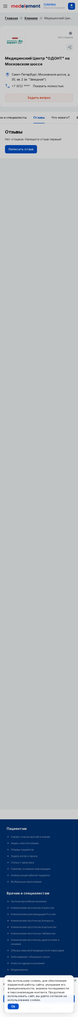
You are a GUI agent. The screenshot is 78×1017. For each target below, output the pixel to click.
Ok (13, 1006)
